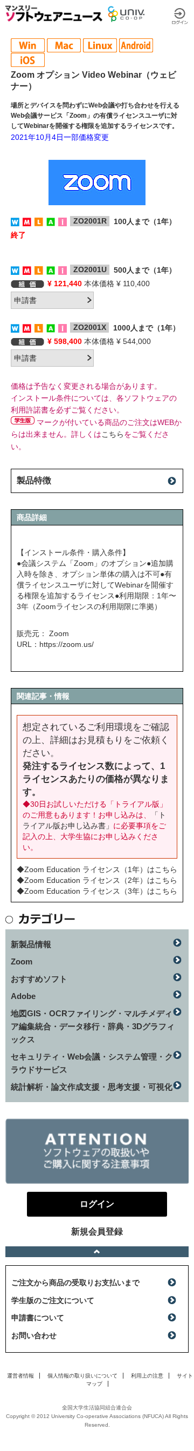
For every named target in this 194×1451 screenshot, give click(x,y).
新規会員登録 (97, 1231)
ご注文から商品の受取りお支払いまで (75, 1282)
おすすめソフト (39, 978)
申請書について (37, 1317)
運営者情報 (20, 1376)
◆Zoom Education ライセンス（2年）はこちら (97, 880)
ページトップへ (97, 1251)
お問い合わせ (34, 1335)
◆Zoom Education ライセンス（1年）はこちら (97, 869)
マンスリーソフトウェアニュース (53, 13)
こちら (112, 434)
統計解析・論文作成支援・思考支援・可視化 (91, 1086)
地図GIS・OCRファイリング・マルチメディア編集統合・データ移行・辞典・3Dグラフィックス (93, 1026)
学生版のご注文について (52, 1300)
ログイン (180, 16)
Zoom (21, 961)
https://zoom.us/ (66, 644)
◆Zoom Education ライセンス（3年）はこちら (97, 891)
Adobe (23, 996)
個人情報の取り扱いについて (82, 1376)
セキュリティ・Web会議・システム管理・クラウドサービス (92, 1063)
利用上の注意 (147, 1376)
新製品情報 (31, 944)
